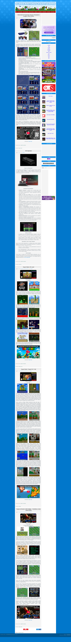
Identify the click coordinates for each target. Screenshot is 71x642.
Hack (21, 366)
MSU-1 (49, 54)
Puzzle (49, 55)
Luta (49, 53)
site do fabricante (27, 257)
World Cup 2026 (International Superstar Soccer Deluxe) (50, 124)
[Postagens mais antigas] (38, 629)
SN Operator (28, 150)
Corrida (49, 47)
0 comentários (24, 261)
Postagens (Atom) (20, 632)
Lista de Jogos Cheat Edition (51, 114)
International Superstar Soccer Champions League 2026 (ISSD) (29, 15)
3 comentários (24, 363)
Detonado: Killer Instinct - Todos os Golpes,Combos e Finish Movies (50, 138)
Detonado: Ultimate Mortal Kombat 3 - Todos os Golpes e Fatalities (50, 101)
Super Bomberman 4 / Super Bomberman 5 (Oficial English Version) (50, 129)
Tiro (48, 58)
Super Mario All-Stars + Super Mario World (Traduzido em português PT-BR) (50, 111)
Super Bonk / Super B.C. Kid (28, 369)
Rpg (48, 57)
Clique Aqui (30, 141)
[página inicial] (25, 629)
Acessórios (20, 264)
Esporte (49, 48)
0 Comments (23, 152)
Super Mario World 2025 (50, 119)
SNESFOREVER (69, 634)
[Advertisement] (49, 19)
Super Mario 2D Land (28, 267)
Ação (49, 46)
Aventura (20, 366)
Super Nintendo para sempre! (14, 634)
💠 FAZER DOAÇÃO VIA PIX (49, 32)
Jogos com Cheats (48, 52)
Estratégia (48, 49)
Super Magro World (50, 133)
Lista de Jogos (51, 96)
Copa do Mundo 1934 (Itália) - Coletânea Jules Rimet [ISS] (28, 509)
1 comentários (24, 503)
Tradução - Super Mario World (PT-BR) (50, 106)
